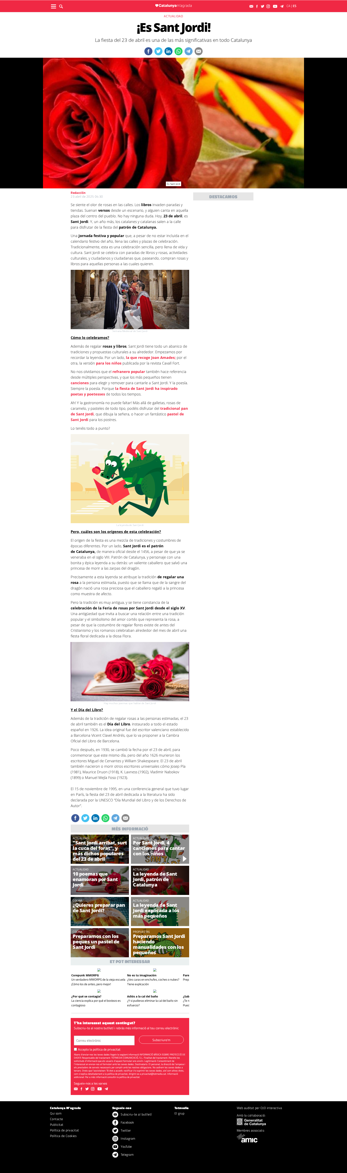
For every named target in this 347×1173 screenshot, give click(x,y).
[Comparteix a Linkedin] (168, 51)
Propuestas (141, 932)
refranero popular (129, 371)
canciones (80, 382)
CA (288, 5)
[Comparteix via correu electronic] (199, 51)
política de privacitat (106, 1049)
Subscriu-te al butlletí (136, 1114)
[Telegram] (282, 6)
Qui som (55, 1113)
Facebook (127, 1122)
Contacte (56, 1119)
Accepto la (99, 1049)
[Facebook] (257, 6)
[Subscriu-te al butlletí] (251, 6)
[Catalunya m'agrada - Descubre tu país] (173, 5)
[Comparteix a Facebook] (148, 51)
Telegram (127, 1154)
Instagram (127, 1138)
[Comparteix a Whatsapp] (179, 51)
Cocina (77, 900)
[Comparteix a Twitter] (158, 51)
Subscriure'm (161, 1039)
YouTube (126, 1146)
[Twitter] (263, 6)
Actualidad (173, 16)
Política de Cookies (63, 1135)
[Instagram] (268, 6)
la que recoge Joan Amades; (150, 357)
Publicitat (56, 1124)
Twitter (125, 1130)
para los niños (109, 363)
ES (294, 5)
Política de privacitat (64, 1130)
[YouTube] (275, 6)
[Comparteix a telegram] (189, 51)
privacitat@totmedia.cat (154, 1074)
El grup (179, 1113)
